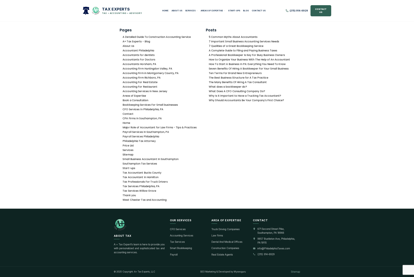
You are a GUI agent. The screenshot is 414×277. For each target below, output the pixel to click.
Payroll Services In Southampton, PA (146, 132)
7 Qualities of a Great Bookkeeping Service (236, 46)
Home (165, 10)
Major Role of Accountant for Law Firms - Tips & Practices (160, 127)
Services (190, 10)
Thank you (129, 195)
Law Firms (217, 235)
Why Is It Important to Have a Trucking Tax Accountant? (245, 96)
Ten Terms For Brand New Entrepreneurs (235, 73)
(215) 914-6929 (299, 10)
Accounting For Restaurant (140, 87)
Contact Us (259, 10)
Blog (246, 10)
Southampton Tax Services (140, 163)
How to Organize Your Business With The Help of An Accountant (249, 59)
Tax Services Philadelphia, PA (141, 186)
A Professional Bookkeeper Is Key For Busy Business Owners (247, 55)
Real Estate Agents (222, 254)
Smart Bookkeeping (181, 248)
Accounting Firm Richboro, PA (142, 78)
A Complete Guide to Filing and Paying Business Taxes (243, 50)
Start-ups (234, 10)
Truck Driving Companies (225, 229)
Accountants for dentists (139, 55)
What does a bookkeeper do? (228, 87)
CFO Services (178, 229)
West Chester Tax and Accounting (145, 200)
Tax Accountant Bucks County (142, 173)
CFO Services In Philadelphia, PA (143, 109)
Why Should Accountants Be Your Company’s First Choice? (246, 100)
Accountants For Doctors (139, 59)
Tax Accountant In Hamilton (140, 177)
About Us (177, 10)
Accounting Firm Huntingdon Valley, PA (147, 68)
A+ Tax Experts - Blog (136, 41)
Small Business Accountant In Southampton (151, 159)
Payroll (174, 254)
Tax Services (177, 241)
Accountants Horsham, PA (139, 64)
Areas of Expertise (212, 10)
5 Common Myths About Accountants (233, 37)
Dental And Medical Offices (226, 241)
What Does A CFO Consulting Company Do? (237, 91)
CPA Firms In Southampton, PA (142, 118)
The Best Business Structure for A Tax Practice (238, 78)
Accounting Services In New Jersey (145, 91)
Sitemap (128, 154)
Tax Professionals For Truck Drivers (145, 182)
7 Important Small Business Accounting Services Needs (244, 41)
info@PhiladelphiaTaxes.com (273, 248)
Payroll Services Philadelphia (141, 136)
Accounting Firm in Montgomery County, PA (151, 73)
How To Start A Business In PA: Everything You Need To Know (247, 64)
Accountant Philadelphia (138, 50)
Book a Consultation (135, 100)
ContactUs (321, 11)
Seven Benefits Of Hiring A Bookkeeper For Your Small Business (249, 68)
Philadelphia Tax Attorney (139, 141)
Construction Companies (225, 248)
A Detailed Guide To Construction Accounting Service (157, 37)
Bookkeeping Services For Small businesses (150, 105)
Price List (128, 145)
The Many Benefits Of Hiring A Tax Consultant (238, 82)
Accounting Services (181, 235)
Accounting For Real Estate (140, 82)
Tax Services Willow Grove (139, 191)
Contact (128, 114)
